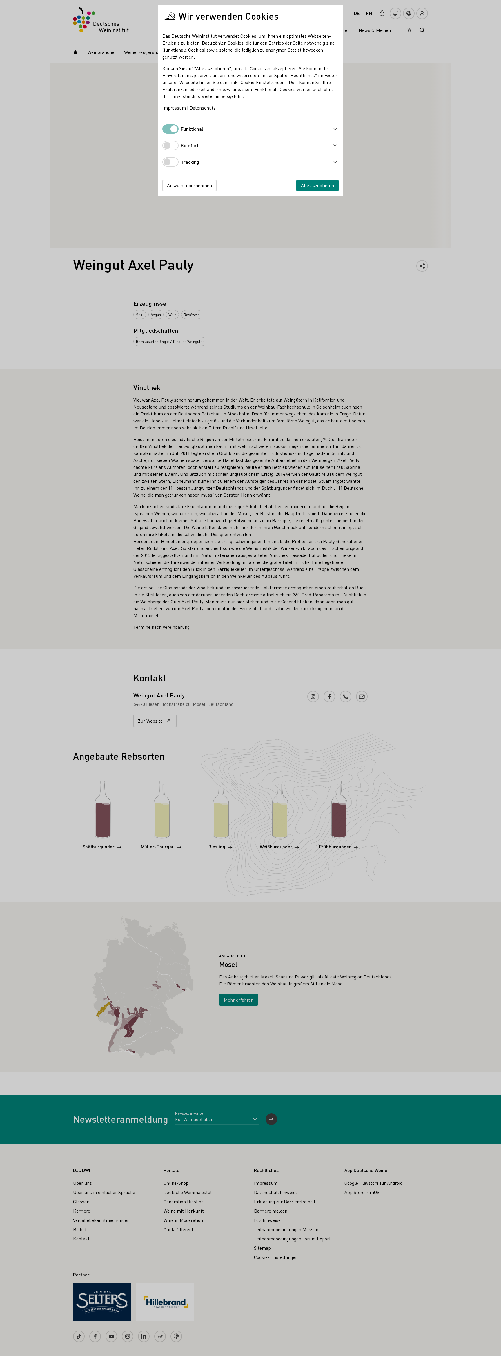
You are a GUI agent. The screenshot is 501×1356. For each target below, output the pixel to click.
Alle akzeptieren (317, 185)
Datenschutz (202, 108)
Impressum (174, 108)
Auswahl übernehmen (189, 185)
